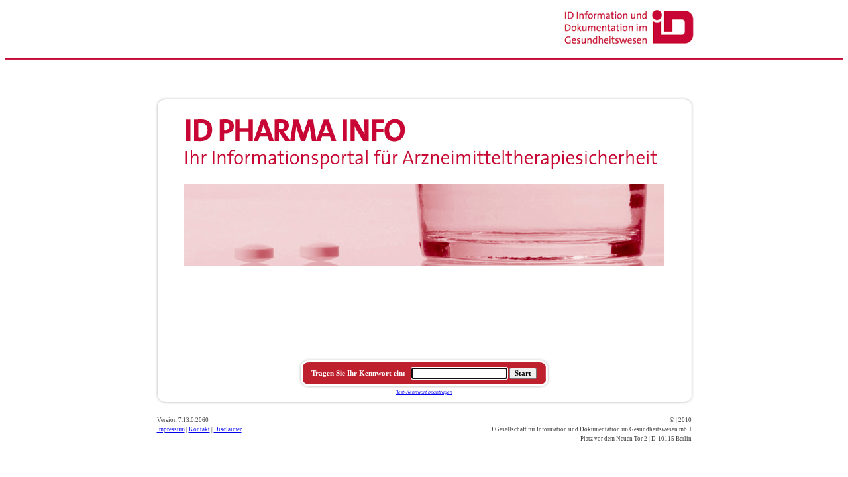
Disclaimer (228, 429)
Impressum (171, 429)
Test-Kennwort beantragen (424, 392)
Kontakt (199, 429)
